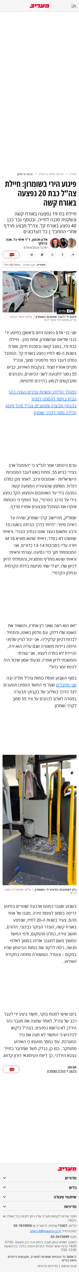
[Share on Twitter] (52, 254)
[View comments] (11, 254)
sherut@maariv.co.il (45, 1231)
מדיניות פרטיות (48, 1266)
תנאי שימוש (68, 1266)
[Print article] (31, 254)
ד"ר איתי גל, (21, 239)
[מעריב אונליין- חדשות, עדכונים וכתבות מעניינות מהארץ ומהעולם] (39, 6)
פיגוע (72, 1071)
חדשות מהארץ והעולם (51, 174)
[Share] (73, 254)
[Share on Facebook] (62, 254)
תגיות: (71, 1067)
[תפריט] (75, 6)
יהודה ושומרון (56, 1071)
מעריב (73, 174)
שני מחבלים (66, 685)
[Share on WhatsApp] (42, 254)
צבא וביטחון (25, 174)
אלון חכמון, (38, 239)
